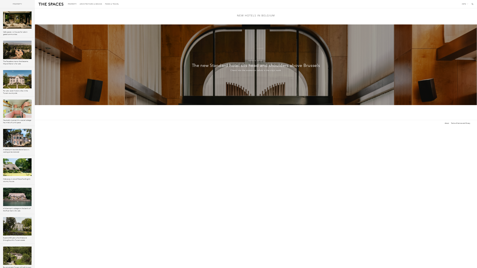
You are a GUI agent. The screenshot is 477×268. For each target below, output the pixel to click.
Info (464, 4)
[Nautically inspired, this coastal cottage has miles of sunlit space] (17, 109)
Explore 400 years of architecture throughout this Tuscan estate (15, 239)
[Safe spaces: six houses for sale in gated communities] (17, 20)
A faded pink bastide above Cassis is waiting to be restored (16, 151)
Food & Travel (112, 4)
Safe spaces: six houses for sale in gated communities (15, 33)
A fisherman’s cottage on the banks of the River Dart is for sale (17, 209)
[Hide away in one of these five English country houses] (17, 167)
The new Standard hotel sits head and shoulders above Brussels (256, 65)
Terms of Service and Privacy (460, 123)
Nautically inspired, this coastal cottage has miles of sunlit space (17, 121)
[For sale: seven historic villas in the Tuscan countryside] (17, 79)
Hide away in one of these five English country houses (16, 180)
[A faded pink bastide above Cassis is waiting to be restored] (17, 138)
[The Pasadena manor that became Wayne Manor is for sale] (17, 50)
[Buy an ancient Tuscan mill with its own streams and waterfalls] (17, 256)
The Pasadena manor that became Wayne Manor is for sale (15, 62)
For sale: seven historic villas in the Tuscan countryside (15, 92)
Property (72, 4)
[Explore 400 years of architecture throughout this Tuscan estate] (17, 226)
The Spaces (51, 5)
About (447, 123)
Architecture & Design (91, 4)
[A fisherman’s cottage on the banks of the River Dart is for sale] (17, 197)
